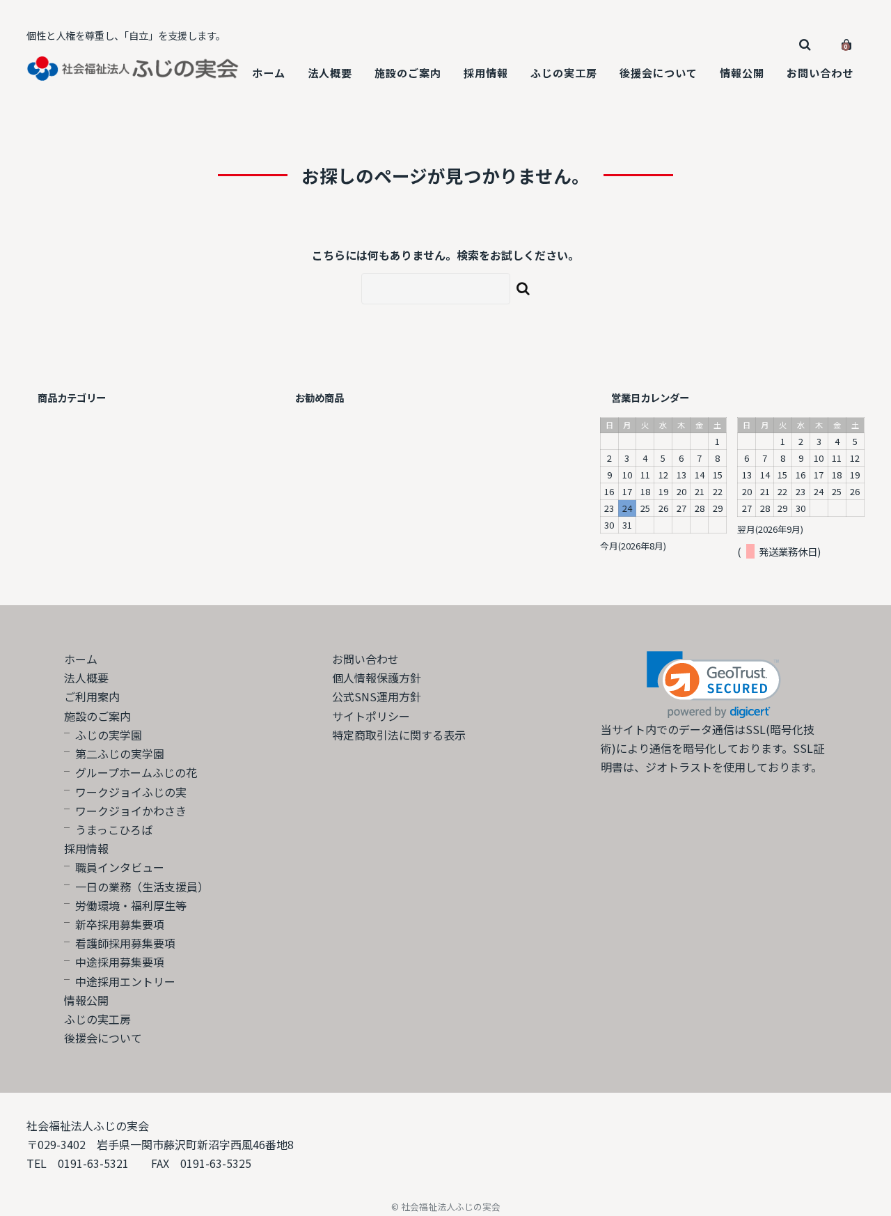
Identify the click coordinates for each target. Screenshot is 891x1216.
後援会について (658, 72)
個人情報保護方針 (376, 677)
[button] (714, 685)
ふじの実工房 (563, 72)
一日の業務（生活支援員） (142, 886)
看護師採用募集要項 (125, 943)
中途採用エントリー (125, 981)
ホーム (268, 72)
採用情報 (486, 72)
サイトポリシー (371, 716)
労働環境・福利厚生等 (131, 905)
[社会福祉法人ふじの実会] (133, 71)
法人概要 (330, 72)
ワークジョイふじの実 (131, 792)
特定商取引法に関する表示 (399, 734)
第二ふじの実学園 (119, 753)
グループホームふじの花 (136, 772)
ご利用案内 (92, 696)
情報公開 (742, 72)
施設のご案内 (407, 72)
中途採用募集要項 (119, 961)
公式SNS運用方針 (376, 696)
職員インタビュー (119, 867)
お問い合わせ (820, 72)
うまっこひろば (113, 829)
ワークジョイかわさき (131, 810)
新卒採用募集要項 (119, 924)
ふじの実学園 (108, 734)
